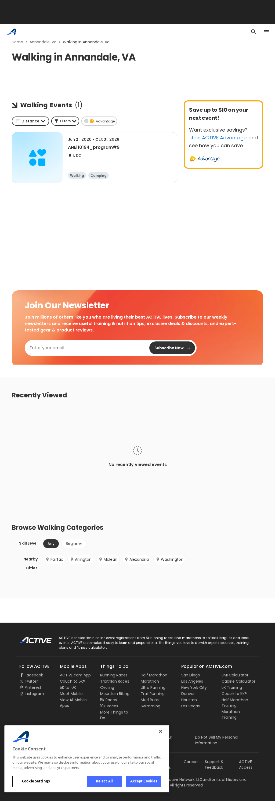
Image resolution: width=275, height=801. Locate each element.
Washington (172, 559)
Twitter (31, 681)
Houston (189, 700)
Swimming (150, 706)
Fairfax (56, 559)
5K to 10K (68, 687)
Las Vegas (190, 706)
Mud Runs (150, 700)
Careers (191, 761)
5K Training (232, 687)
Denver (188, 693)
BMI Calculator (235, 675)
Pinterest (33, 687)
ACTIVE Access (245, 764)
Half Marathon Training (235, 702)
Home (17, 42)
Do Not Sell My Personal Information (216, 740)
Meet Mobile (71, 693)
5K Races (108, 700)
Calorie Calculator (238, 681)
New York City (194, 687)
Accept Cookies (143, 781)
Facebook (34, 675)
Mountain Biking (114, 693)
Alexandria (139, 559)
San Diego (190, 675)
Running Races (114, 675)
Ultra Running (153, 687)
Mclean (110, 559)
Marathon (150, 681)
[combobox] (30, 121)
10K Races (109, 706)
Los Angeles (192, 681)
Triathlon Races (114, 681)
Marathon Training (231, 714)
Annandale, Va (43, 42)
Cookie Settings (36, 781)
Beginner (74, 543)
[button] (65, 121)
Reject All (104, 781)
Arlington (83, 559)
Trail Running (153, 693)
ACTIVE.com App (75, 675)
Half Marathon (154, 675)
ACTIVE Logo (30, 638)
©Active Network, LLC (176, 779)
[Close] (161, 731)
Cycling (107, 687)
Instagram (34, 693)
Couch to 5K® (72, 681)
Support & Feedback (214, 764)
